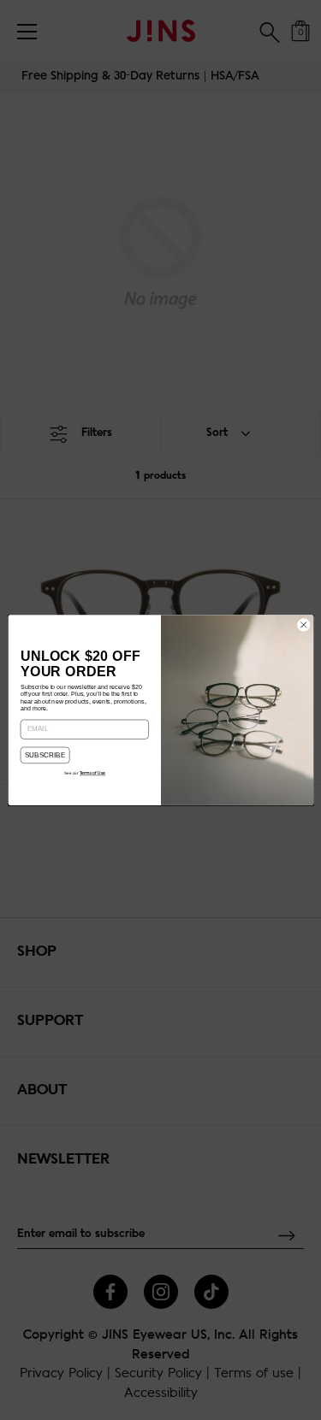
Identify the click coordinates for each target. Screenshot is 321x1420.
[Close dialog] (303, 625)
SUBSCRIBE (44, 755)
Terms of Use (91, 773)
